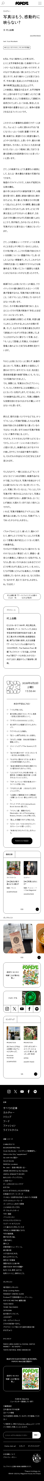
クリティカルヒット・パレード (12, 1201)
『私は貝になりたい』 (20, 85)
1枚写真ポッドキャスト (10, 1287)
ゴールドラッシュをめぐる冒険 (13, 1204)
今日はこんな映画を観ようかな (14, 1230)
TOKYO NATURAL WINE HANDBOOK (17, 1350)
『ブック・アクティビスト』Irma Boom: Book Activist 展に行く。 (23, 805)
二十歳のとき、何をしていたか (13, 1227)
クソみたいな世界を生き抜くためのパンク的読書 (20, 1197)
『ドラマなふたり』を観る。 (18, 731)
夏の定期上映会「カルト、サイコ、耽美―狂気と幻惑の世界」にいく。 (23, 715)
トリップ (7, 1116)
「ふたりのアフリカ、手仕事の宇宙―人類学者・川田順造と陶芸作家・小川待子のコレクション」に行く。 (23, 775)
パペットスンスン (9, 1217)
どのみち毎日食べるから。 (12, 1324)
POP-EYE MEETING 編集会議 (14, 1300)
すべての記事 (10, 1108)
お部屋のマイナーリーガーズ (13, 1194)
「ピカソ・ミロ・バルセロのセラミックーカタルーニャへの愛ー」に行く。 (23, 825)
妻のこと (6, 1244)
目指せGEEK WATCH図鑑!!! (13, 1267)
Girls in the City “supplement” (15, 1154)
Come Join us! (10, 1446)
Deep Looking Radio (11, 1291)
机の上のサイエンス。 (10, 1257)
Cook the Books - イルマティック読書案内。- (20, 1151)
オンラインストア (34, 1446)
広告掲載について (9, 1454)
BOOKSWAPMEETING (11, 1148)
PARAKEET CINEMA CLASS (13, 1294)
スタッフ (22, 1446)
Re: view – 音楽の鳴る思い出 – (14, 1167)
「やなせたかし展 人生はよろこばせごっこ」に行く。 (23, 789)
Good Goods (8, 1161)
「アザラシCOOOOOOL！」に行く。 (22, 720)
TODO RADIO (8, 1304)
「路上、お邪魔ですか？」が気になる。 (22, 820)
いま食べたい (8, 1181)
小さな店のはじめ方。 (10, 1253)
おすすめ (6, 1187)
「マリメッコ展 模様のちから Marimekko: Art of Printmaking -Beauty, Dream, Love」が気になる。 (23, 813)
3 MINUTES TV (8, 1144)
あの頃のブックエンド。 (11, 1314)
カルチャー (9, 1112)
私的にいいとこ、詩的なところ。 (14, 1273)
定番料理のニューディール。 (13, 1247)
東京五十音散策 (9, 1260)
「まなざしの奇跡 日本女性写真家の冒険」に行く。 (23, 740)
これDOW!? (7, 1317)
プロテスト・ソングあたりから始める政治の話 (18, 1327)
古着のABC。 (7, 1240)
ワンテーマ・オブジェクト (11, 1224)
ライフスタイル (11, 1130)
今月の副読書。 (8, 1234)
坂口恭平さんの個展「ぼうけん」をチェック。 (23, 726)
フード (6, 1121)
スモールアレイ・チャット (11, 1320)
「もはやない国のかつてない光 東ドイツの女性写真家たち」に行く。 (23, 760)
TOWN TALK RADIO (10, 1307)
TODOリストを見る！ (22, 841)
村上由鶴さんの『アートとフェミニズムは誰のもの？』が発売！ (22, 596)
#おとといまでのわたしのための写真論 (16, 48)
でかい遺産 (7, 1214)
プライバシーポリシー (25, 1424)
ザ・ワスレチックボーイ (11, 1210)
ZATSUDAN (7, 1310)
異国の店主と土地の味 (11, 1263)
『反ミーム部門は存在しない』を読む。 (23, 735)
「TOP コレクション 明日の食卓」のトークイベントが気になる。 (23, 783)
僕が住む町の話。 (9, 1237)
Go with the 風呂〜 (10, 1158)
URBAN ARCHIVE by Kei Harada (15, 1171)
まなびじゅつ (7, 1330)
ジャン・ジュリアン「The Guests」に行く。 (23, 747)
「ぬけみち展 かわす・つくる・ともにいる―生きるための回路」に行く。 (23, 754)
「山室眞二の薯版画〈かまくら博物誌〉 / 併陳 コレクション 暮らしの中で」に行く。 (23, 797)
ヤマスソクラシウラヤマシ (12, 1220)
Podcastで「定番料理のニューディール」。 (18, 1297)
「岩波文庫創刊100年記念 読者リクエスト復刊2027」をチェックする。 (23, 767)
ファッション (9, 1125)
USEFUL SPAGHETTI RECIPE (14, 1174)
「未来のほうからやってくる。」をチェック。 (23, 831)
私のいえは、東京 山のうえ (12, 1270)
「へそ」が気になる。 (16, 710)
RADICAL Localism (10, 1164)
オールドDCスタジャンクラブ (13, 1184)
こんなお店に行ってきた (11, 1207)
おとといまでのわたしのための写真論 (16, 1191)
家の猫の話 (7, 1250)
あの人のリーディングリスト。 (13, 1177)
